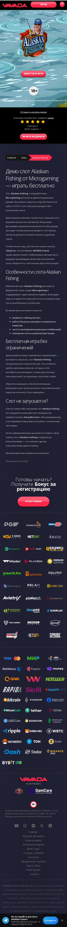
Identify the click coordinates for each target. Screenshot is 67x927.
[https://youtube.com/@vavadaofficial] (16, 826)
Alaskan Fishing (40, 157)
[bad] (22, 121)
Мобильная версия (33, 844)
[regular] (32, 121)
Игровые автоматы (33, 836)
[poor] (27, 121)
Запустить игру (33, 73)
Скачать (34, 874)
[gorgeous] (43, 121)
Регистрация (33, 501)
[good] (38, 121)
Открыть (50, 920)
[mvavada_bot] (50, 826)
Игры (24, 157)
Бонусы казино (33, 840)
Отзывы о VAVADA (33, 853)
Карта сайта (33, 865)
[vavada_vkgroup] (33, 826)
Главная (11, 157)
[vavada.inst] (25, 826)
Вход (43, 4)
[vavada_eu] (42, 826)
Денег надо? (33, 848)
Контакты (33, 857)
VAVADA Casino (19, 206)
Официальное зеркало (33, 861)
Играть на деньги (33, 136)
